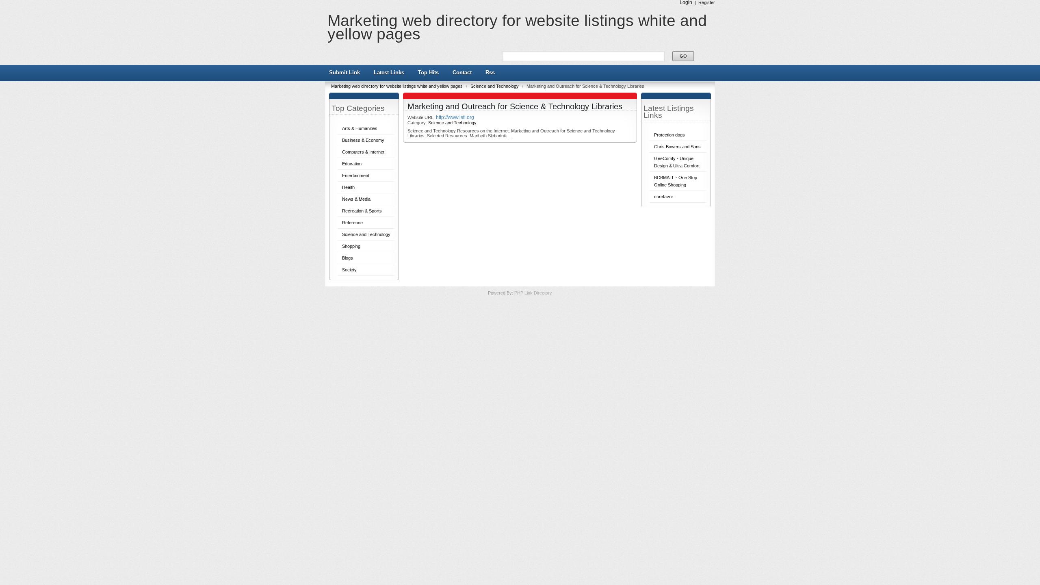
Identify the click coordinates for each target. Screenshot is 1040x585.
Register (706, 2)
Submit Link (344, 72)
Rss (490, 72)
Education (352, 163)
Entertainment (355, 175)
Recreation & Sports (362, 210)
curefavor (663, 196)
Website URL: (421, 117)
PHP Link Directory (533, 292)
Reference (352, 222)
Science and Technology (495, 86)
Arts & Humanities (359, 128)
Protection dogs (669, 134)
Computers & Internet (363, 152)
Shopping (351, 246)
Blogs (347, 258)
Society (349, 269)
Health (348, 187)
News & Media (356, 199)
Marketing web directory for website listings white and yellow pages (517, 27)
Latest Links (389, 72)
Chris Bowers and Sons (677, 146)
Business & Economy (363, 140)
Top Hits (428, 72)
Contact (462, 72)
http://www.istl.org (455, 117)
